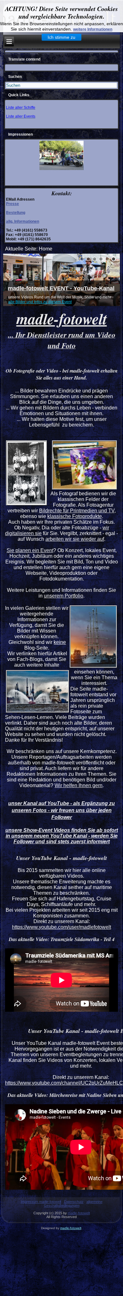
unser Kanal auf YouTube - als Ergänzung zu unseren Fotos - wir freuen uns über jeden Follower (61, 810)
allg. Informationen (22, 221)
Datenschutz (74, 1202)
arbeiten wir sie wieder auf (74, 539)
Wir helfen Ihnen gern (78, 785)
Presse (12, 204)
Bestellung (15, 212)
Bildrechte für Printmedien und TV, (77, 510)
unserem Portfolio (63, 595)
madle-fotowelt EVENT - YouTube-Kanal (61, 288)
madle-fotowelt (79, 1213)
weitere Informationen (92, 29)
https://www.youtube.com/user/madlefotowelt (61, 927)
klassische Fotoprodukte (74, 516)
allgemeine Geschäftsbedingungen (73, 1203)
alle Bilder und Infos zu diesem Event (40, 302)
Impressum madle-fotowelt (41, 1202)
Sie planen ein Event (30, 550)
